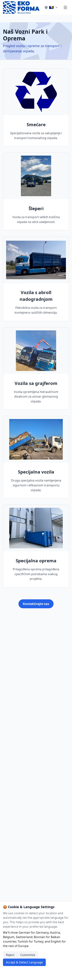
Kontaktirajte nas (36, 604)
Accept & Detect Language (24, 962)
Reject (10, 955)
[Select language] (51, 7)
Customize (27, 955)
